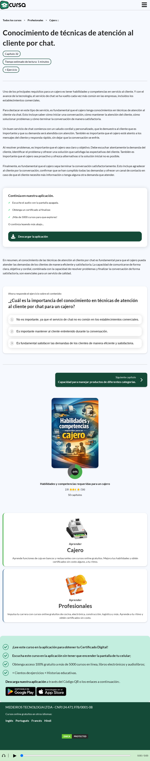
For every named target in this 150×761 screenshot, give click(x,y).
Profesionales (35, 20)
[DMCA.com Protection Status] (75, 737)
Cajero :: (54, 20)
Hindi (47, 720)
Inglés (9, 720)
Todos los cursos (12, 20)
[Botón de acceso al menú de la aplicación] (144, 5)
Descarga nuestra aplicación (25, 682)
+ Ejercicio (11, 69)
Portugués (22, 720)
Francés (36, 720)
